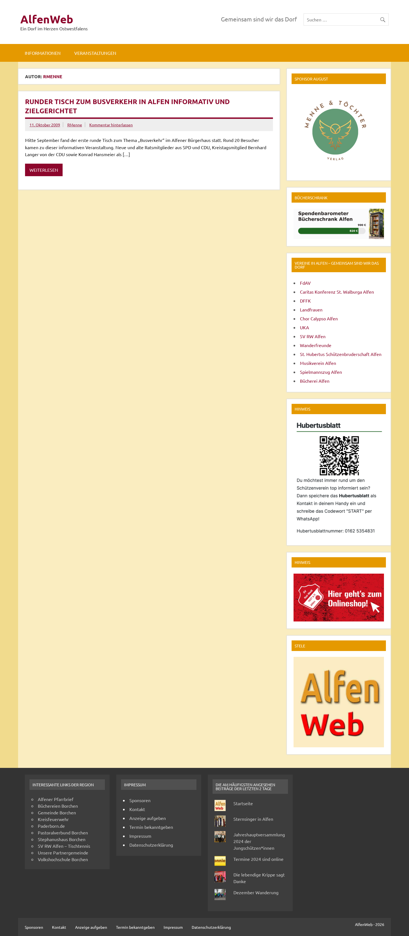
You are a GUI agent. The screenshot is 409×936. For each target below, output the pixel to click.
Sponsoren (140, 800)
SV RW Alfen (313, 336)
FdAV (305, 283)
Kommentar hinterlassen (111, 124)
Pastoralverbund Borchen (63, 832)
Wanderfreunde (315, 345)
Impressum (140, 836)
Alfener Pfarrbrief (55, 799)
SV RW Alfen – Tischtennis (64, 846)
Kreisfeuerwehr (53, 819)
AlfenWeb (46, 19)
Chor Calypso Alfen (319, 318)
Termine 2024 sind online (258, 859)
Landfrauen (311, 309)
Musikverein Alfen (318, 363)
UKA (304, 327)
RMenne (74, 124)
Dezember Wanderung (256, 892)
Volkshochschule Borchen (63, 859)
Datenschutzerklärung (151, 844)
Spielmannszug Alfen (321, 372)
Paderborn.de (51, 826)
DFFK (305, 300)
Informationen (43, 53)
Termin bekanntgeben (151, 827)
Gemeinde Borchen (57, 812)
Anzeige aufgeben (147, 818)
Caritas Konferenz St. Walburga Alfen (337, 291)
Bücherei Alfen (314, 381)
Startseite (243, 803)
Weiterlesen (43, 170)
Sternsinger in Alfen (253, 819)
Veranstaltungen (95, 53)
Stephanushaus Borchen (61, 839)
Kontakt (137, 809)
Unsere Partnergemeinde (63, 852)
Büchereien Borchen (58, 806)
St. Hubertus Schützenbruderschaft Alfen (340, 354)
